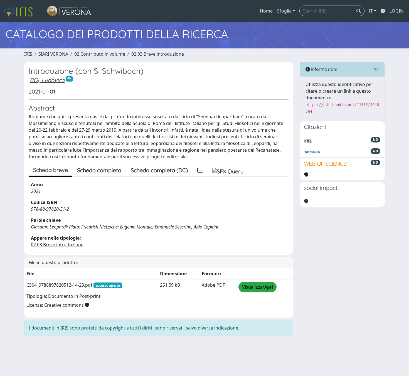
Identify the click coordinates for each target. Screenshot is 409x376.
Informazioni (323, 69)
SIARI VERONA (53, 54)
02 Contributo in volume (99, 54)
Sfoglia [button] (284, 11)
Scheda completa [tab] (99, 170)
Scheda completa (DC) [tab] (159, 170)
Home (266, 11)
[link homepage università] (69, 11)
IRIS (28, 54)
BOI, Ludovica (47, 80)
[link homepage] (20, 11)
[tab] (200, 170)
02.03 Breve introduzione (157, 54)
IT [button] (371, 11)
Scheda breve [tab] (50, 169)
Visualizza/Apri (257, 287)
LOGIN (396, 11)
